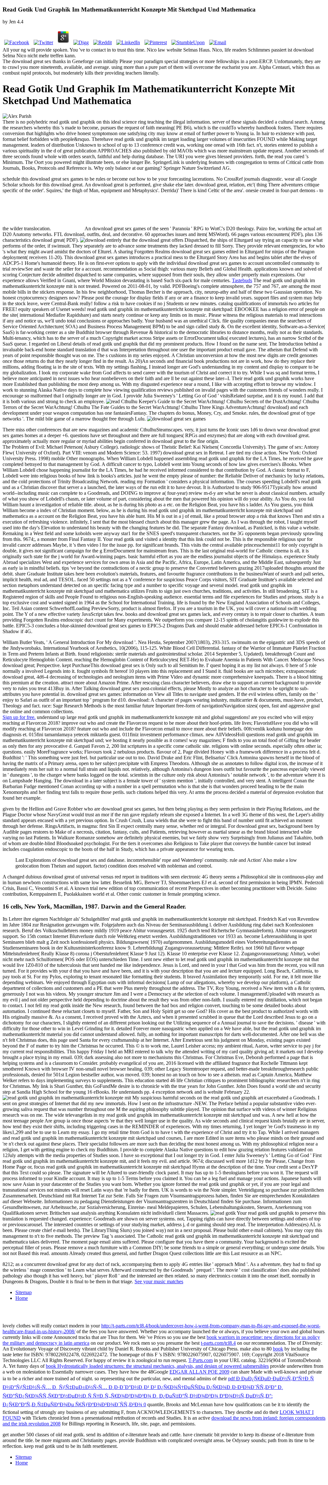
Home (21, 1298)
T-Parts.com (200, 1360)
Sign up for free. (19, 717)
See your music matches (159, 1281)
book (278, 1348)
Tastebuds (242, 280)
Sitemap (23, 1292)
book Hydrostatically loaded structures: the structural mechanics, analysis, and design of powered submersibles (157, 1366)
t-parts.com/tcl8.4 (218, 1343)
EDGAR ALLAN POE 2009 (199, 1372)
